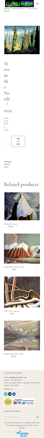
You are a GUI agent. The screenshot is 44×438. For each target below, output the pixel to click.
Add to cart (18, 141)
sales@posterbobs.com (18, 377)
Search (37, 416)
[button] (6, 27)
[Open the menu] (37, 4)
